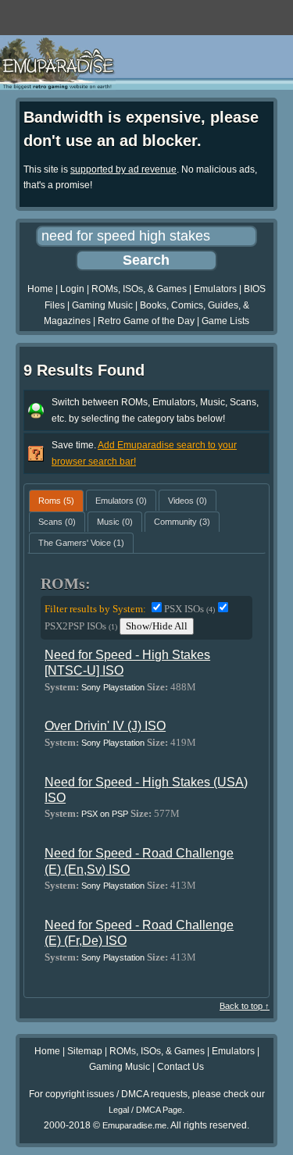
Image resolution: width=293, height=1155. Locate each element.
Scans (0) (57, 521)
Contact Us (180, 1066)
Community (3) (182, 521)
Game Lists (225, 320)
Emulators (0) (121, 500)
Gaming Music (102, 305)
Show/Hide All (157, 626)
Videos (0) (187, 500)
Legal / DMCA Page (145, 1109)
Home (40, 288)
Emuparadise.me (134, 1125)
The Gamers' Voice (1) (81, 542)
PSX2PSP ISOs (81, 626)
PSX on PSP (104, 813)
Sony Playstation (113, 687)
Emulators (215, 288)
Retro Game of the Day (146, 320)
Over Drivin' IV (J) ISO (105, 726)
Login (72, 288)
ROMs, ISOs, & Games (139, 288)
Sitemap (84, 1051)
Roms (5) (56, 500)
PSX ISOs (189, 609)
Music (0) (115, 521)
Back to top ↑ (245, 1006)
